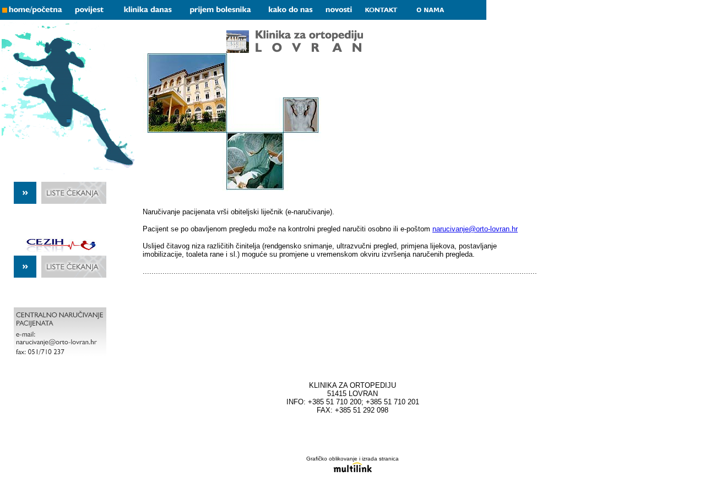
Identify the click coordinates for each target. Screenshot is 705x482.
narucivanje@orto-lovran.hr (475, 229)
